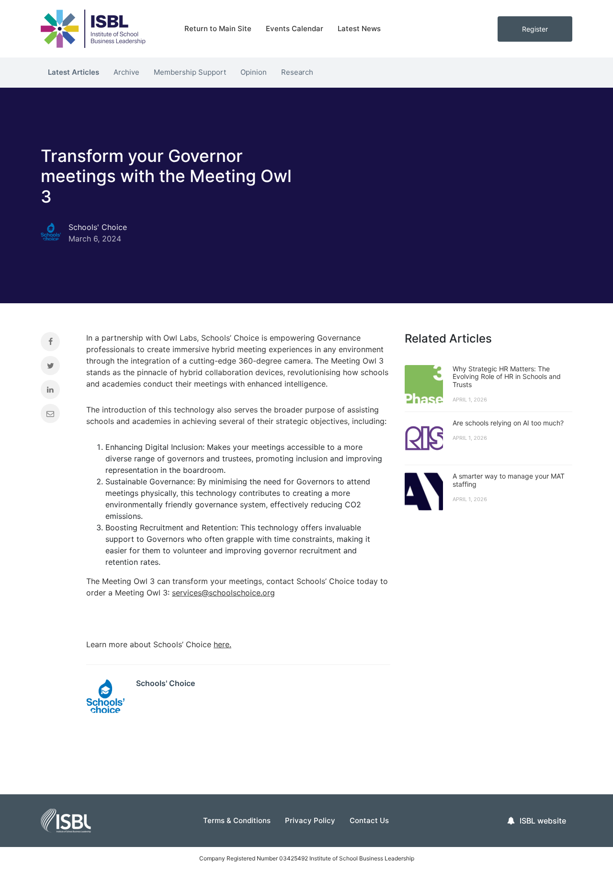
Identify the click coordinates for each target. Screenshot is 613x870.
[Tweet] (56, 368)
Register (535, 29)
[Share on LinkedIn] (56, 392)
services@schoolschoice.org (223, 592)
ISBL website (543, 820)
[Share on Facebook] (56, 344)
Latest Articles (73, 72)
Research (297, 72)
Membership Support (190, 72)
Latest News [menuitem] (359, 28)
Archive (126, 72)
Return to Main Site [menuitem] (217, 28)
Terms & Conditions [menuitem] (237, 820)
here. (222, 644)
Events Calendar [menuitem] (294, 28)
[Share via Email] (56, 416)
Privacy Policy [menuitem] (310, 820)
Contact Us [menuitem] (369, 820)
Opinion (253, 72)
